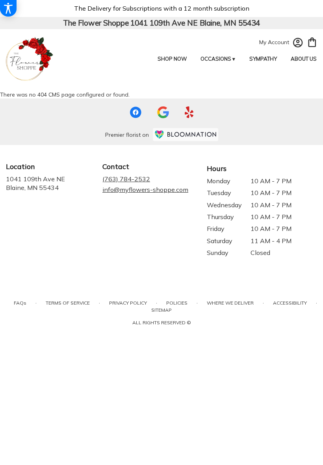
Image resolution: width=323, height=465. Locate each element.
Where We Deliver (230, 303)
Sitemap (161, 310)
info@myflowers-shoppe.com (145, 189)
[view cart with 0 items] (312, 41)
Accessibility (290, 303)
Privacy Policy (128, 303)
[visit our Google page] (163, 112)
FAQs (20, 303)
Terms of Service (68, 303)
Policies (176, 303)
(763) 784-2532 (126, 179)
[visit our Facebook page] (135, 112)
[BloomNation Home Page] (185, 134)
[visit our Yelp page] (189, 112)
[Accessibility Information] (8, 8)
